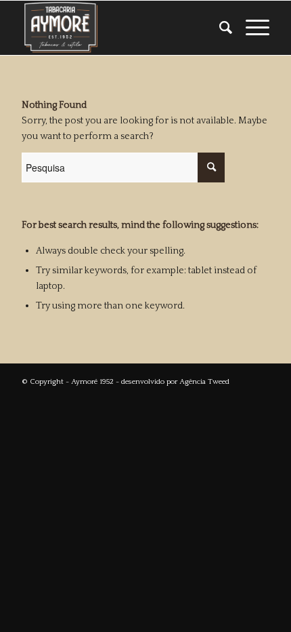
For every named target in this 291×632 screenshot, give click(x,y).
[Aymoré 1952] (120, 28)
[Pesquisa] (219, 28)
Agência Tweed (204, 382)
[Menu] (250, 28)
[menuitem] (219, 28)
